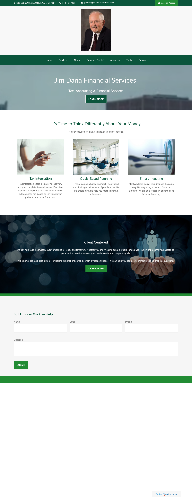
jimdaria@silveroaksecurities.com (99, 2)
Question (18, 339)
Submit (21, 365)
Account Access (168, 2)
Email (72, 321)
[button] (48, 60)
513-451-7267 (68, 2)
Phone (128, 321)
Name (17, 321)
